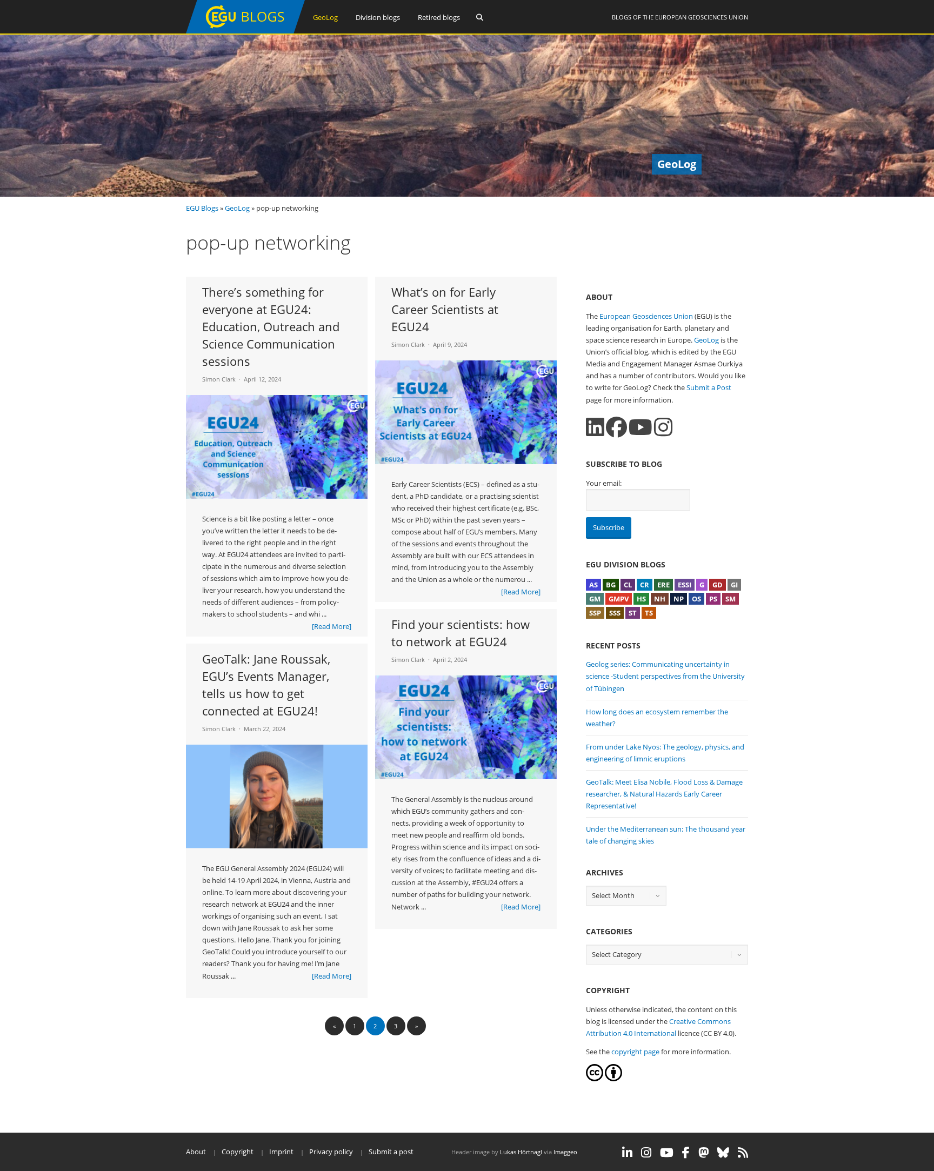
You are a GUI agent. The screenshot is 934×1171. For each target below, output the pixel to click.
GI (734, 585)
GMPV (619, 599)
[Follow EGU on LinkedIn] (627, 1153)
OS (696, 599)
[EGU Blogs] (245, 31)
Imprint (281, 1151)
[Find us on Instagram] (663, 427)
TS (649, 613)
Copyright (237, 1151)
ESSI (684, 585)
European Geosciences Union (701, 17)
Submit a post (391, 1151)
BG (611, 585)
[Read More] (331, 626)
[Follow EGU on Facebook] (686, 1153)
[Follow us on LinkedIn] (595, 427)
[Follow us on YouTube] (640, 427)
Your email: (604, 483)
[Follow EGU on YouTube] (666, 1153)
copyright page (635, 1051)
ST (633, 613)
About (196, 1151)
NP (678, 599)
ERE (663, 585)
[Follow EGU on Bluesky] (723, 1153)
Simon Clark (219, 379)
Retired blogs (439, 17)
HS (641, 599)
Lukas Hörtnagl (521, 1152)
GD (717, 585)
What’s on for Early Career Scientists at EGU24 (444, 309)
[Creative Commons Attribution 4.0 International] (594, 1078)
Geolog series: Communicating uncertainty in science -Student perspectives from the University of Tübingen (665, 676)
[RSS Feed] (743, 1153)
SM (730, 599)
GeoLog (325, 17)
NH (659, 599)
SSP (595, 613)
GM (595, 599)
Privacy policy (331, 1151)
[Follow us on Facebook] (616, 427)
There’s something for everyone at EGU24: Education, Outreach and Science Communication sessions (270, 326)
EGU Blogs (202, 208)
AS (593, 585)
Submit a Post (708, 387)
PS (713, 599)
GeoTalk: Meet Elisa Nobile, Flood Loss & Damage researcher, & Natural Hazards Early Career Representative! (664, 794)
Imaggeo (565, 1152)
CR (644, 585)
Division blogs (378, 17)
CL (628, 585)
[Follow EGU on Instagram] (646, 1153)
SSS (615, 613)
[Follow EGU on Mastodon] (703, 1153)
